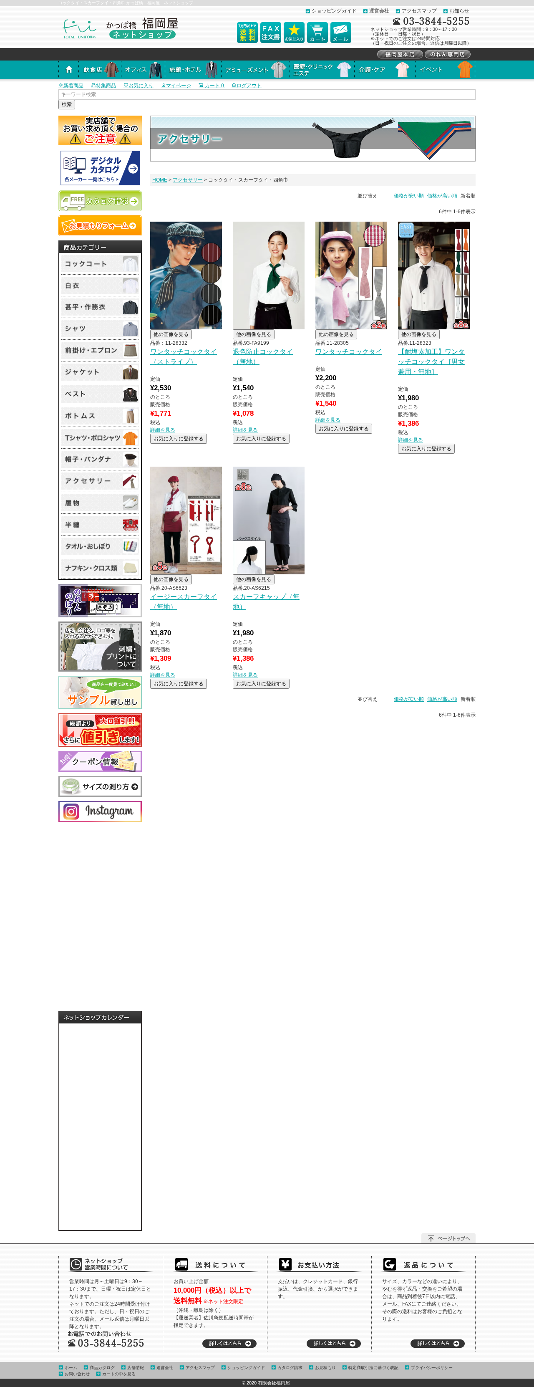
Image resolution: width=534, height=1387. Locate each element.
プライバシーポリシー (432, 1367)
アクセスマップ (419, 11)
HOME (159, 180)
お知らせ (459, 11)
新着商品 (73, 85)
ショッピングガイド (334, 11)
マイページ (178, 85)
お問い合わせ (77, 1374)
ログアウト (249, 85)
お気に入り (141, 85)
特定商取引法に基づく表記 (373, 1367)
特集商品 (106, 85)
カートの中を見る (119, 1374)
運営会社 (379, 11)
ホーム (71, 1367)
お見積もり (325, 1367)
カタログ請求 (289, 1367)
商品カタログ (102, 1367)
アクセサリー (188, 180)
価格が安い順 (409, 196)
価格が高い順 (442, 196)
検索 (67, 104)
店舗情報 (135, 1367)
